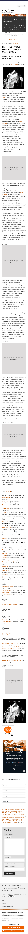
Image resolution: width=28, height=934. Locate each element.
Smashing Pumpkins (20, 820)
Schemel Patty (12, 820)
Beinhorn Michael (12, 809)
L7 (2, 525)
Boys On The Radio (20, 809)
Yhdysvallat (14, 822)
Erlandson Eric (8, 812)
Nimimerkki (7, 857)
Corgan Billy (20, 811)
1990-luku (21, 808)
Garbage (4, 512)
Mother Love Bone (6, 527)
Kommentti (7, 837)
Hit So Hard (22, 812)
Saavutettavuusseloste (7, 906)
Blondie (4, 505)
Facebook (8, 492)
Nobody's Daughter (21, 816)
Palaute (4, 903)
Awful (6, 809)
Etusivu (4, 18)
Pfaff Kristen (15, 817)
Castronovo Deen (6, 811)
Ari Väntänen (16, 43)
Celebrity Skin (5, 592)
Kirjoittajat (21, 18)
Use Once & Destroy (6, 822)
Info (3, 900)
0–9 (12, 25)
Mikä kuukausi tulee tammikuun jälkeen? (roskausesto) (12, 865)
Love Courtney (16, 814)
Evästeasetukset (13, 924)
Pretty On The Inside (7, 586)
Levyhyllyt (8, 10)
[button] (14, 785)
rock (8, 820)
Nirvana (4, 550)
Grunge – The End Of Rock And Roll (11, 660)
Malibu (22, 814)
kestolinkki (12, 824)
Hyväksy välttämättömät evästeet (13, 931)
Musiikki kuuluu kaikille (19, 19)
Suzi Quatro (5, 578)
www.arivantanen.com (15, 488)
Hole (3, 814)
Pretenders (4, 557)
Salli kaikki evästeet (13, 927)
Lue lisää (9, 920)
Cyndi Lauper (5, 508)
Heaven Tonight (16, 812)
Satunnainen (16, 18)
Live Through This (6, 590)
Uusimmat (9, 18)
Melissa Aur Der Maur (7, 816)
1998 (3, 809)
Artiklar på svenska (7, 19)
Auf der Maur (14, 64)
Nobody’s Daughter (7, 594)
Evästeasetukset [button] (6, 909)
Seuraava (17, 39)
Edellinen (10, 39)
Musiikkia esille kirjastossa (10, 62)
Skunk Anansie (5, 570)
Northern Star (5, 817)
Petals (10, 817)
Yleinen (9, 808)
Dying (3, 812)
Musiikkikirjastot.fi (7, 21)
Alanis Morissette (6, 497)
